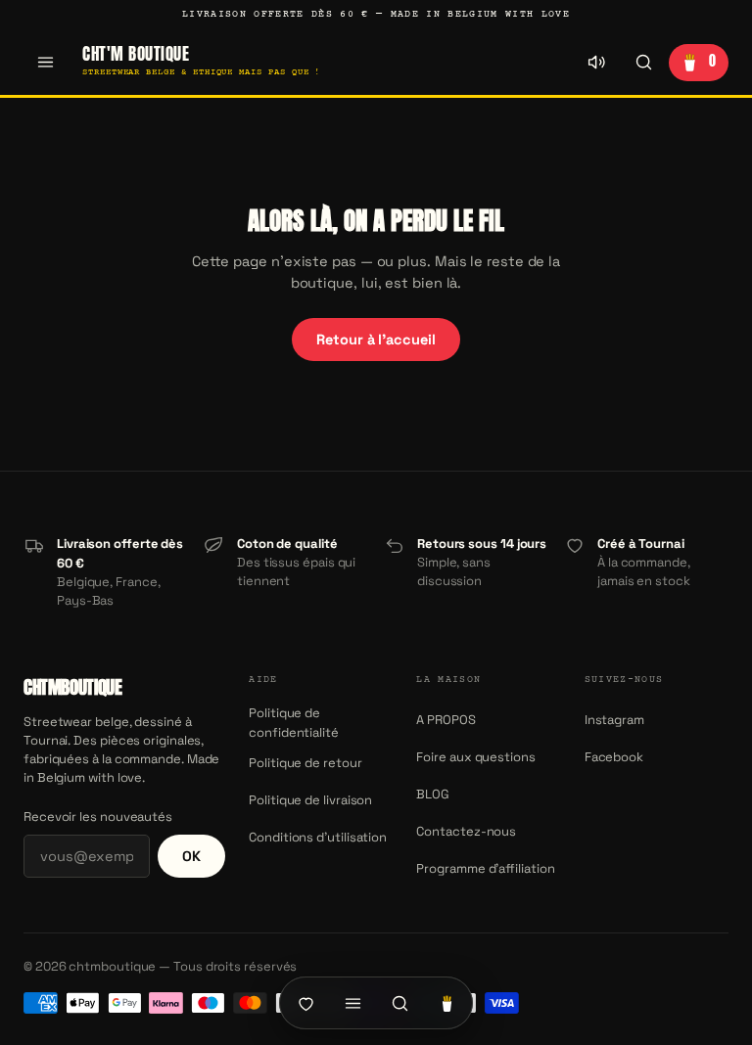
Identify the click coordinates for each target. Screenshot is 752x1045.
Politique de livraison (310, 800)
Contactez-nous (466, 831)
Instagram (614, 719)
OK (191, 856)
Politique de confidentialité (294, 722)
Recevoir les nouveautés (98, 816)
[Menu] (45, 62)
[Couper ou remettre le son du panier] (596, 62)
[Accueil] (305, 1002)
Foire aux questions (475, 757)
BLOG (432, 794)
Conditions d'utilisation (318, 837)
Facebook (614, 757)
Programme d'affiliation (485, 868)
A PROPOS (445, 719)
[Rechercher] (643, 62)
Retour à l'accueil (375, 339)
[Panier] (446, 1002)
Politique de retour (305, 762)
